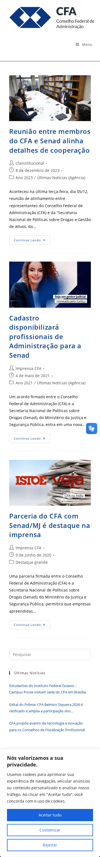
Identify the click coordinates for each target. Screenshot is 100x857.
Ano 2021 (24, 382)
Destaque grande (32, 562)
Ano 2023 (24, 177)
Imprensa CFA (28, 368)
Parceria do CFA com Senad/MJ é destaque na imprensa (49, 525)
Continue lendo (32, 241)
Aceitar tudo (50, 815)
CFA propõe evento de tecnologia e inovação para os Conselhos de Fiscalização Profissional (47, 726)
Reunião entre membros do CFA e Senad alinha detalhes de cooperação (50, 140)
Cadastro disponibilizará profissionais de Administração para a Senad (45, 336)
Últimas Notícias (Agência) (61, 177)
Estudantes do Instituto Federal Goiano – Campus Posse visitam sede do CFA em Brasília (47, 689)
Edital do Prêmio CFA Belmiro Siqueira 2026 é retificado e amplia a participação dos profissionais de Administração (46, 708)
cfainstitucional (30, 163)
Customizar (50, 830)
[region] (50, 803)
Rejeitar (50, 845)
